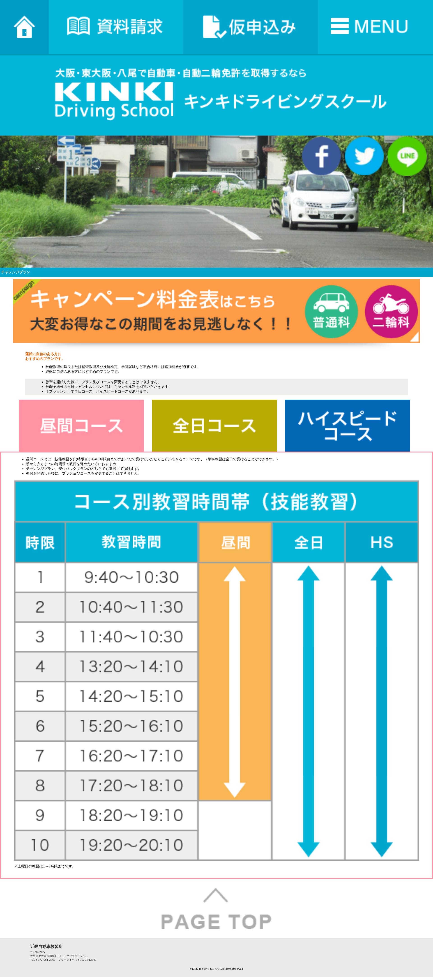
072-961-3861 (46, 959)
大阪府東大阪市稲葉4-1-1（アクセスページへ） (59, 956)
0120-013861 (88, 959)
